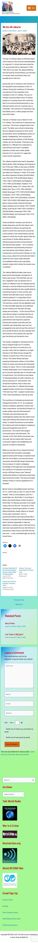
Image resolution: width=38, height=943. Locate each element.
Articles (5, 906)
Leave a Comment (9, 31)
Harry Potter (10, 623)
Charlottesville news (10, 925)
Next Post (19, 604)
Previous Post (19, 600)
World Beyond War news (11, 919)
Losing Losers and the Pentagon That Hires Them (9, 583)
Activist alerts (8, 900)
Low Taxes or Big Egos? (14, 634)
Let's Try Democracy (7, 12)
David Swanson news (10, 912)
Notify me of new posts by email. (18, 737)
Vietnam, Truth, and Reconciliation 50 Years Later (26, 570)
